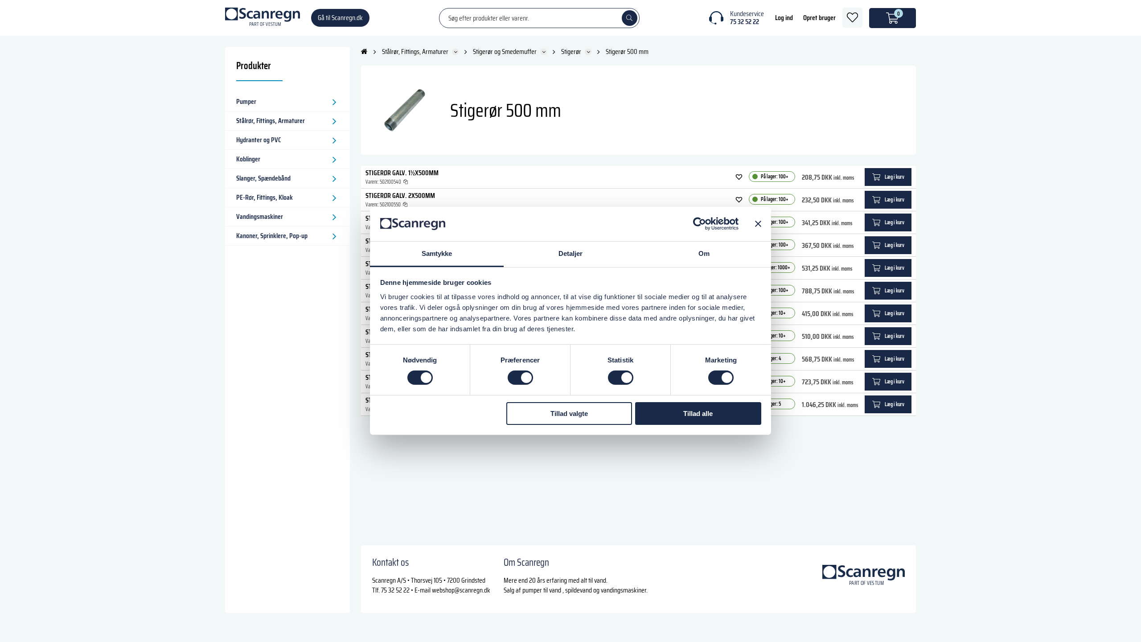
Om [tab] (704, 253)
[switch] (520, 377)
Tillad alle (698, 413)
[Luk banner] (758, 224)
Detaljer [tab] (570, 253)
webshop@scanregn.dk (461, 590)
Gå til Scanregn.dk (340, 17)
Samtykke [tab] (437, 253)
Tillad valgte (569, 413)
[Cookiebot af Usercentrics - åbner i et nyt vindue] (700, 223)
